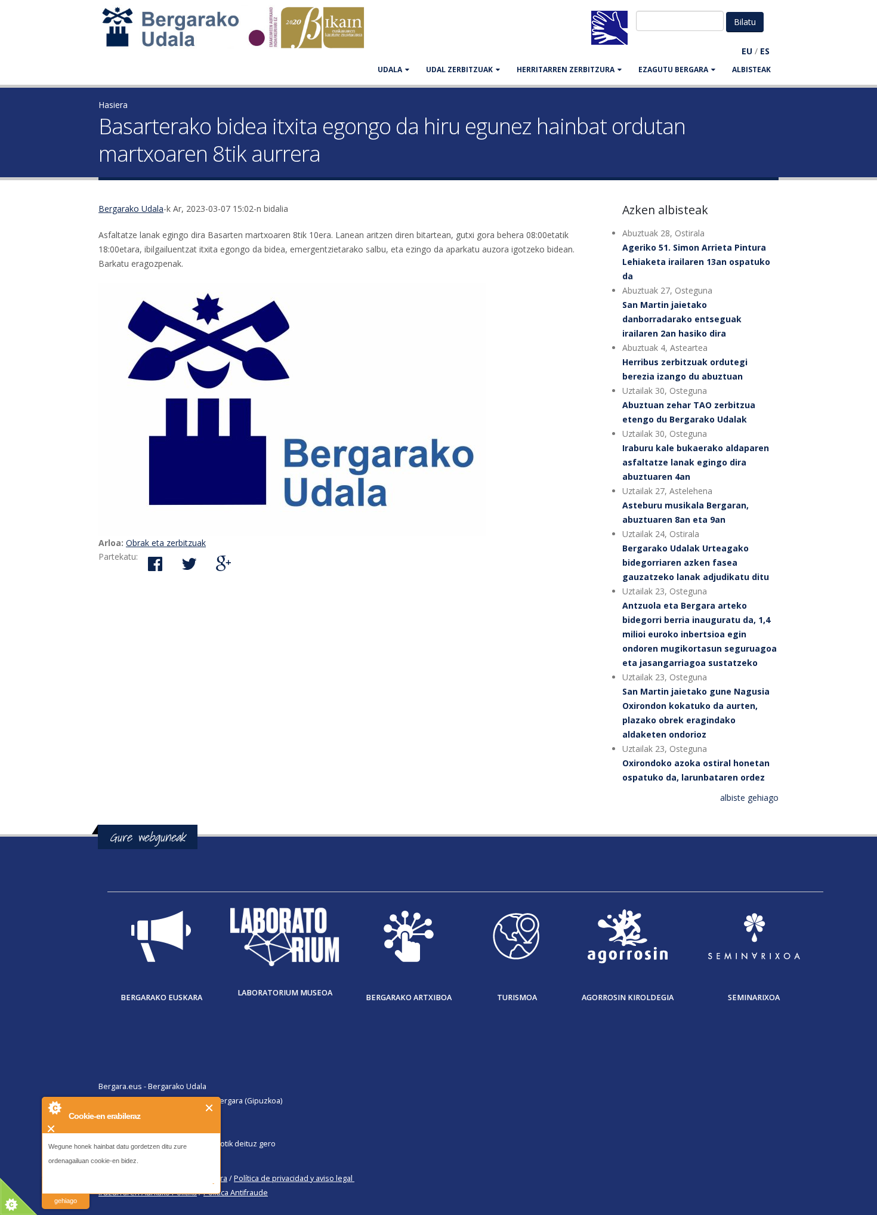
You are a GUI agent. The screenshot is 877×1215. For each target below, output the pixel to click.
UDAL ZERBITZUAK (459, 69)
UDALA (390, 69)
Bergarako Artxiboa (409, 997)
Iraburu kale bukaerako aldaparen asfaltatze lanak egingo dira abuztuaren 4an (695, 462)
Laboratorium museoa (284, 993)
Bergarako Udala (130, 208)
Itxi (210, 1108)
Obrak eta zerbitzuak (166, 542)
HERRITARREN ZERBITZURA (565, 69)
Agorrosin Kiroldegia (628, 997)
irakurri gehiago (65, 1193)
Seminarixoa (754, 997)
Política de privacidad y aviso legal (293, 1178)
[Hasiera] (239, 33)
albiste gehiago (749, 797)
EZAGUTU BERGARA (673, 69)
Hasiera (113, 104)
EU (747, 51)
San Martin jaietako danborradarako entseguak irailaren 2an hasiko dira (682, 319)
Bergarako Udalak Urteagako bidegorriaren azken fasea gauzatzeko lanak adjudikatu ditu (695, 562)
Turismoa (517, 997)
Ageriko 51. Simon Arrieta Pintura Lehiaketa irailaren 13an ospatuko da (696, 262)
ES (765, 51)
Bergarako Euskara (161, 997)
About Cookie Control (54, 1107)
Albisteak (751, 69)
